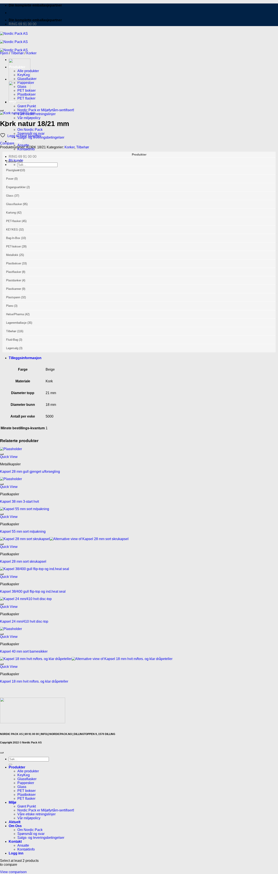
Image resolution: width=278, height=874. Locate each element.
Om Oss (15, 826)
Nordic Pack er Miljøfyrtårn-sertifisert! (45, 810)
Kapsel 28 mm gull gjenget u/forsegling (30, 471)
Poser (9, 178)
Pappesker (25, 783)
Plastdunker (13, 280)
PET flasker (26, 798)
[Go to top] (1, 752)
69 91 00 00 (32, 734)
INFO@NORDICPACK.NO (56, 734)
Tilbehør (17, 53)
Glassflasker (14, 204)
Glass (9, 195)
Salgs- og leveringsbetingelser (40, 837)
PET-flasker (13, 221)
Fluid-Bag (12, 339)
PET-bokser (13, 246)
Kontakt (15, 141)
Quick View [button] (9, 457)
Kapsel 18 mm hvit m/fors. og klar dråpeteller (34, 681)
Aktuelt (14, 822)
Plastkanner (13, 288)
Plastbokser (13, 263)
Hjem (4, 53)
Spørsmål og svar (31, 834)
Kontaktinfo (26, 849)
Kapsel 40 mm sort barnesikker (24, 651)
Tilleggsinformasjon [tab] (25, 358)
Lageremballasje (16, 322)
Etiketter (11, 161)
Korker (31, 53)
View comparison (13, 872)
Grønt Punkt (26, 106)
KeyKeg (23, 775)
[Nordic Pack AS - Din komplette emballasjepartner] (14, 42)
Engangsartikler (16, 187)
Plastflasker (13, 272)
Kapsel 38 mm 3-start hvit (19, 501)
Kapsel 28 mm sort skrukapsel (23, 561)
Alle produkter (28, 771)
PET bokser (26, 791)
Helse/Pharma (15, 314)
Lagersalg (12, 348)
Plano (9, 305)
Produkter (17, 767)
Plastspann (13, 297)
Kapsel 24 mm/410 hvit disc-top (24, 621)
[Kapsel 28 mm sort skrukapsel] (19, 102)
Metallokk (12, 255)
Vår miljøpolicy (28, 118)
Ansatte (23, 845)
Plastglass (12, 170)
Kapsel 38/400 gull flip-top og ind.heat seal (33, 591)
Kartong (11, 212)
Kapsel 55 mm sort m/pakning (23, 531)
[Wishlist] (1, 110)
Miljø (12, 802)
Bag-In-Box (13, 238)
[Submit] (10, 764)
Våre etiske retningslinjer (36, 114)
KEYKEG (12, 229)
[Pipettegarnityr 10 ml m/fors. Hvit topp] (19, 79)
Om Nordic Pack (30, 129)
